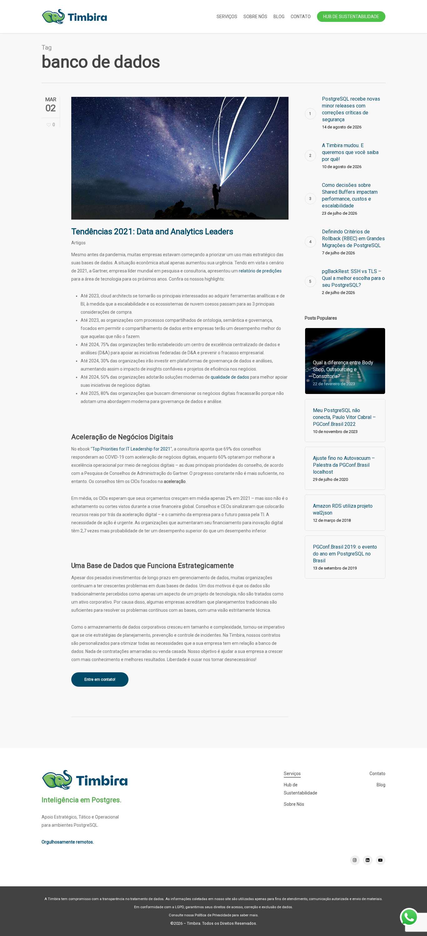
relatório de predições (260, 270)
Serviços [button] (292, 773)
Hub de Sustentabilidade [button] (300, 788)
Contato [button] (377, 773)
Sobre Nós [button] (294, 804)
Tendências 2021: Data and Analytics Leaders (152, 231)
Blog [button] (381, 784)
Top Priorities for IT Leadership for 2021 (131, 448)
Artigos (78, 242)
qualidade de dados (230, 377)
